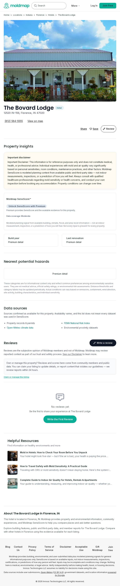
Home (6, 15)
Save (95, 128)
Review (110, 128)
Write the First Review (60, 419)
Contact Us (18, 548)
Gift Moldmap (97, 548)
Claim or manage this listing (16, 377)
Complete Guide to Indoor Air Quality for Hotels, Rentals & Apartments (58, 480)
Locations (17, 15)
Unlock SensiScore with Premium (27, 206)
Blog (7, 546)
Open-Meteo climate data (20, 327)
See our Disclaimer (72, 354)
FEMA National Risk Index (77, 323)
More (74, 5)
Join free (107, 5)
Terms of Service (49, 548)
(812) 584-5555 (14, 121)
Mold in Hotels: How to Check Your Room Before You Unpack (53, 452)
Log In (94, 5)
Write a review (104, 343)
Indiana (29, 15)
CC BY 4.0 (58, 572)
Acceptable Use (81, 548)
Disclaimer (65, 546)
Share (83, 128)
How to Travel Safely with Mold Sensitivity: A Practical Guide (53, 466)
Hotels (51, 15)
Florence (40, 15)
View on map (35, 121)
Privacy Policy (32, 548)
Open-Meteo (47, 572)
